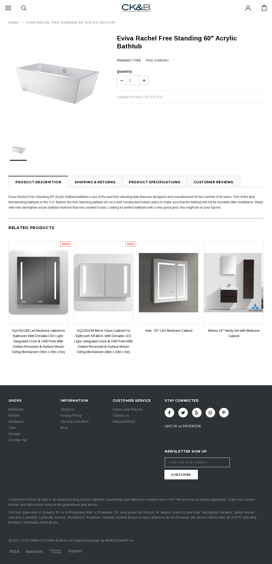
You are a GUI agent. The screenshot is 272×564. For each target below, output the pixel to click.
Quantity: (125, 71)
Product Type (129, 60)
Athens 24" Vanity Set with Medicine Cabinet (234, 333)
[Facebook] (169, 412)
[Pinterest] (224, 412)
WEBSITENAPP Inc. (120, 540)
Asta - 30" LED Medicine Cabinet (168, 331)
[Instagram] (210, 412)
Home (13, 22)
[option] (57, 83)
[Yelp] (197, 412)
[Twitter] (183, 412)
